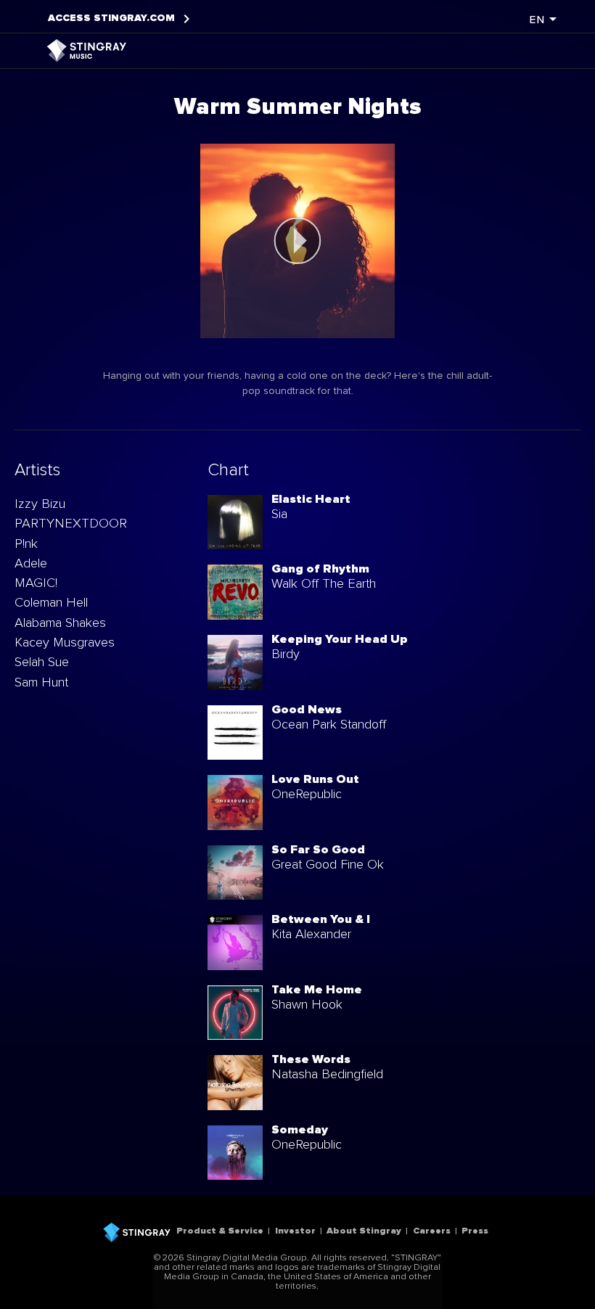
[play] (297, 241)
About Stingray (364, 1231)
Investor (295, 1231)
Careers (432, 1231)
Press (474, 1231)
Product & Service (219, 1231)
